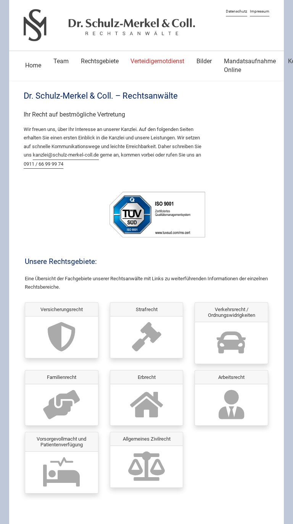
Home (33, 65)
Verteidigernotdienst (157, 61)
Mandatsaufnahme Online (250, 65)
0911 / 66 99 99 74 (43, 164)
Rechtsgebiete (100, 61)
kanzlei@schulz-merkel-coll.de (66, 155)
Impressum (259, 11)
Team (61, 61)
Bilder (204, 61)
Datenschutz (236, 11)
